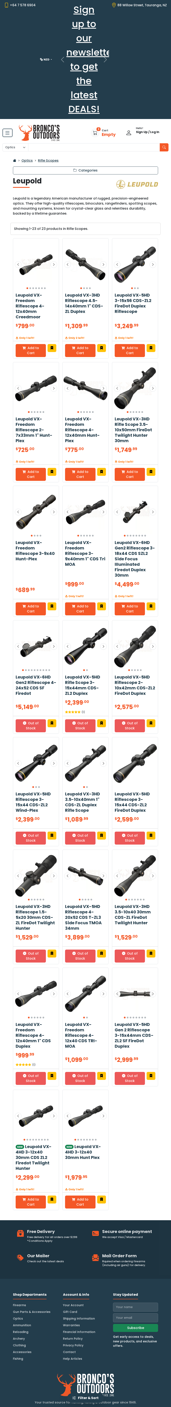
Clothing (19, 1310)
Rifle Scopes (48, 125)
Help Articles (72, 1323)
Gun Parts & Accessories (31, 1276)
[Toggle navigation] (8, 97)
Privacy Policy (73, 1310)
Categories (88, 135)
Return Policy (73, 1303)
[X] (26, 1383)
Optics (27, 125)
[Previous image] (18, 229)
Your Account (73, 1270)
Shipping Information (79, 1283)
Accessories (22, 1317)
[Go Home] (14, 125)
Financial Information (79, 1296)
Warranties (71, 1290)
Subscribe (135, 1292)
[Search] (164, 112)
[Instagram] (16, 1383)
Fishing (18, 1323)
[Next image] (53, 229)
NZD (47, 38)
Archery (19, 1303)
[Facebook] (6, 1383)
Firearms (19, 1270)
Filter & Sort (88, 1397)
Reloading (20, 1296)
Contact (69, 1317)
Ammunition (22, 1290)
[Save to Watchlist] (52, 313)
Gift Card (70, 1276)
